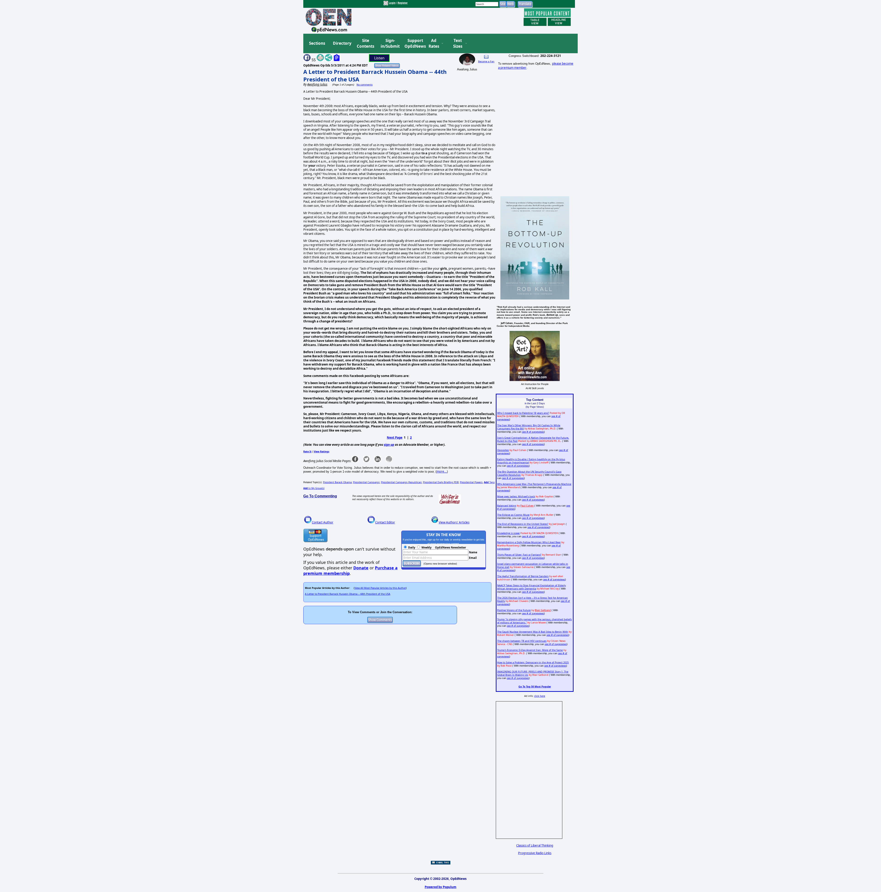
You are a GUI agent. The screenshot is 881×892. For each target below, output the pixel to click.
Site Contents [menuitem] (365, 43)
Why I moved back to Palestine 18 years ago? (523, 413)
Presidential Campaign (366, 482)
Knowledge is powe (508, 533)
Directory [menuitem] (342, 43)
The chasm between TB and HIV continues (521, 641)
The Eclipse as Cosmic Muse (513, 514)
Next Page (394, 437)
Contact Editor (385, 522)
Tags (489, 482)
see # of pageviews (533, 431)
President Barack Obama (337, 482)
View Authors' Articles (454, 522)
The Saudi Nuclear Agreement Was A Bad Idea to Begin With (532, 631)
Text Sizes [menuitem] (457, 43)
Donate (360, 568)
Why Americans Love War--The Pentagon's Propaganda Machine (534, 484)
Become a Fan (486, 61)
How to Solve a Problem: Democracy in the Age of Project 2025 (533, 662)
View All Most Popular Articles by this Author (380, 588)
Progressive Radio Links (534, 853)
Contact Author (322, 522)
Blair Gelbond (543, 610)
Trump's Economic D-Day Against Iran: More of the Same (530, 650)
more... (441, 471)
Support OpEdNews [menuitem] (413, 43)
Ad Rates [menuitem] (434, 43)
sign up (389, 445)
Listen (379, 58)
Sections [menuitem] (317, 43)
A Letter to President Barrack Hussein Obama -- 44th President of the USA (347, 594)
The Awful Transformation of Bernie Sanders (523, 576)
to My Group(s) (313, 488)
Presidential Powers (471, 482)
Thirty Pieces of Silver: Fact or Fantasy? (519, 554)
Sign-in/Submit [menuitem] (390, 43)
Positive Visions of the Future (514, 610)
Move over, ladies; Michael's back (516, 496)
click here (539, 696)
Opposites (503, 450)
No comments (365, 84)
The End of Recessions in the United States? (522, 524)
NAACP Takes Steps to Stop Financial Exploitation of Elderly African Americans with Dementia (531, 587)
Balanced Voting (506, 505)
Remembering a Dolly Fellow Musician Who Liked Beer (529, 542)
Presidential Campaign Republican (401, 482)
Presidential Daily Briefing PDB (441, 482)
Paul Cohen (527, 505)
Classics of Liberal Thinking (534, 845)
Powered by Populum (440, 887)
